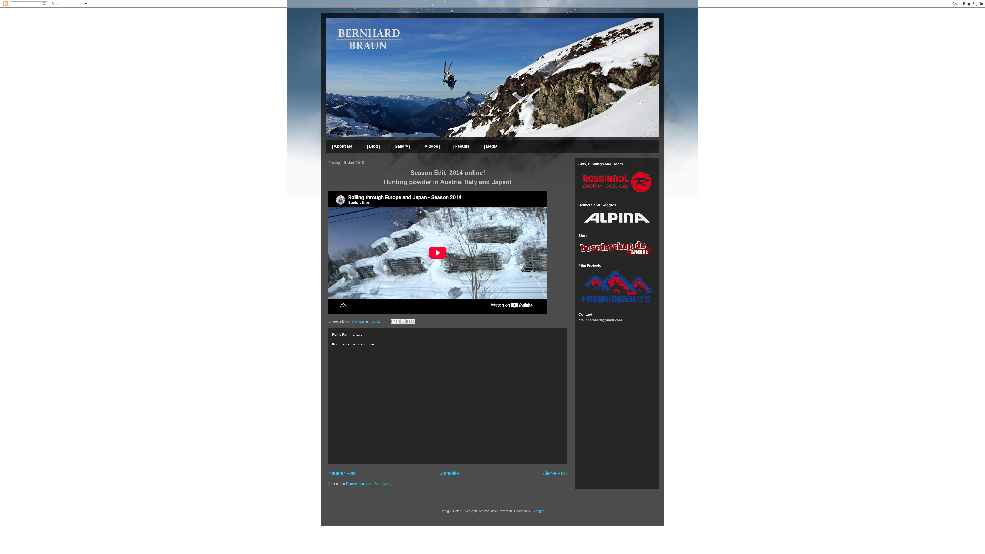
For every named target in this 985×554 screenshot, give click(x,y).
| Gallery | (401, 146)
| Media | (491, 146)
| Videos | (431, 146)
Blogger (538, 511)
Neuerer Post (342, 473)
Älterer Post (555, 473)
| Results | (461, 146)
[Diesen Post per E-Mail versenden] (393, 321)
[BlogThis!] (398, 321)
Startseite (449, 473)
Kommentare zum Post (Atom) (368, 484)
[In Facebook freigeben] (407, 321)
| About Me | (343, 146)
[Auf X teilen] (403, 321)
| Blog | (373, 146)
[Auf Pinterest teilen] (412, 321)
